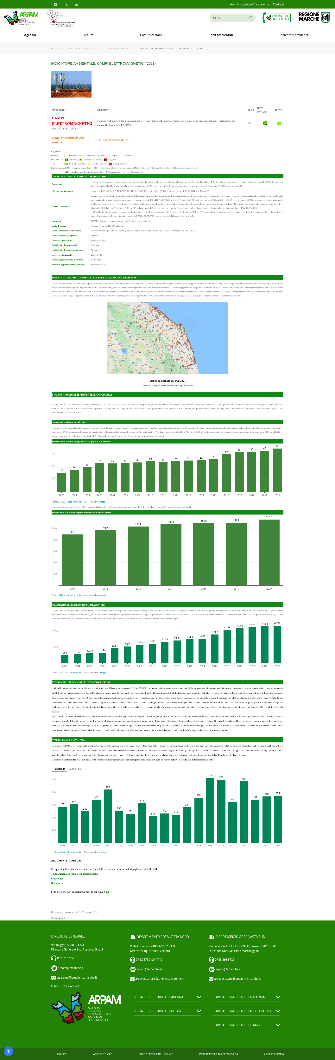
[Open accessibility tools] (8, 1051)
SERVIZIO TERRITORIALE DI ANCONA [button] (158, 997)
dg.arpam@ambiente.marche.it (77, 977)
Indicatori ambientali (295, 35)
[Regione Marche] (314, 17)
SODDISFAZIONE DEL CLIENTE (156, 1054)
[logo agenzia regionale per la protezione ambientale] (21, 17)
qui (107, 891)
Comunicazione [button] (151, 35)
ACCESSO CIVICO (102, 1054)
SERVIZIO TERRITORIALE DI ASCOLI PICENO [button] (242, 1011)
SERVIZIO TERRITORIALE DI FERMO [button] (236, 1025)
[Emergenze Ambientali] (277, 17)
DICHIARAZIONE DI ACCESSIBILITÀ (218, 1054)
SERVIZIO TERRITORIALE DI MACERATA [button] (239, 997)
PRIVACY (62, 1054)
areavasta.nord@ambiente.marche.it (159, 978)
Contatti (278, 4)
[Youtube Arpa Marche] (55, 4)
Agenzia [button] (30, 35)
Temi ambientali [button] (221, 35)
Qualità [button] (88, 35)
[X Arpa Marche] (66, 4)
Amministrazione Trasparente (249, 4)
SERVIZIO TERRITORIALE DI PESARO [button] (158, 1011)
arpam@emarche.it (70, 967)
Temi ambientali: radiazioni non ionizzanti (74, 873)
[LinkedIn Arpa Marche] (76, 4)
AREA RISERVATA (274, 1054)
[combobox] (232, 18)
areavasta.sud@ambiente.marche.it (237, 978)
